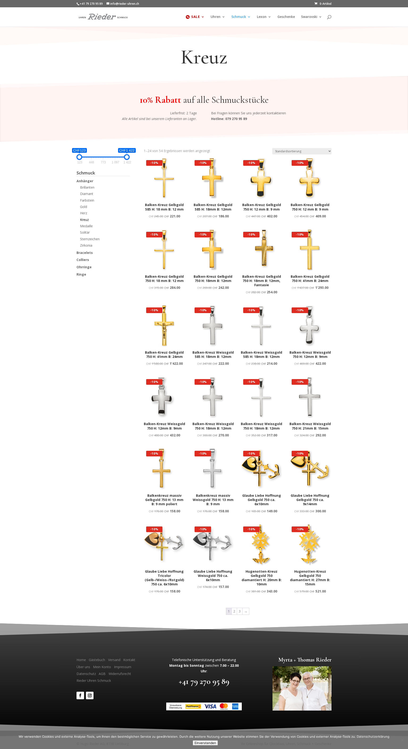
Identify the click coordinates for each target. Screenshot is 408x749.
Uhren (216, 17)
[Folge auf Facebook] (80, 695)
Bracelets (84, 252)
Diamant (86, 193)
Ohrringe (84, 267)
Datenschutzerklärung (373, 736)
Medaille (86, 226)
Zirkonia (86, 245)
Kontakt (129, 660)
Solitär (85, 232)
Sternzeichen (90, 239)
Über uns (83, 667)
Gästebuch (97, 660)
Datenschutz (86, 673)
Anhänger (84, 181)
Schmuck (238, 17)
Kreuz (84, 219)
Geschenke (286, 17)
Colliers (82, 259)
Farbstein (87, 200)
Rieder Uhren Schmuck (93, 680)
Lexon (262, 17)
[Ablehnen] (402, 739)
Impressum (122, 667)
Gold (83, 206)
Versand (114, 660)
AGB (102, 673)
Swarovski (309, 17)
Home (81, 660)
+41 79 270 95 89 (204, 681)
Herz (83, 213)
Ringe (81, 274)
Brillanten (87, 187)
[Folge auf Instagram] (90, 695)
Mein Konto (102, 667)
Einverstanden (205, 743)
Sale (195, 17)
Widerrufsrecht (120, 673)
